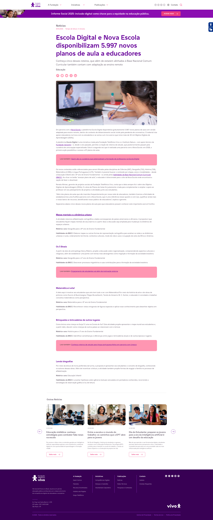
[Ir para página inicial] (36, 5)
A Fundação (53, 5)
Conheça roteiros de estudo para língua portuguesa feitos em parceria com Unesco (104, 344)
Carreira (141, 480)
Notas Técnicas (122, 484)
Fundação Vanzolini (63, 145)
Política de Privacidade (173, 515)
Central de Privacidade (144, 515)
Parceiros (76, 484)
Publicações (100, 5)
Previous (39, 431)
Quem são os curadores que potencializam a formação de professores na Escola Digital (105, 159)
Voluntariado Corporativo (103, 488)
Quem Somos (77, 480)
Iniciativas (75, 5)
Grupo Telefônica (78, 495)
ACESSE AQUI (169, 14)
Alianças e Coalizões (101, 484)
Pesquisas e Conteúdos (124, 488)
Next (173, 431)
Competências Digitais (102, 480)
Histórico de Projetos (79, 491)
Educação (60, 69)
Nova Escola (76, 130)
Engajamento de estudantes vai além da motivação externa (94, 271)
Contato (174, 5)
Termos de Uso (158, 515)
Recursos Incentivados (80, 488)
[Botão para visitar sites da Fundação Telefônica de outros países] (168, 5)
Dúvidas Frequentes (145, 484)
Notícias (119, 480)
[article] (106, 256)
